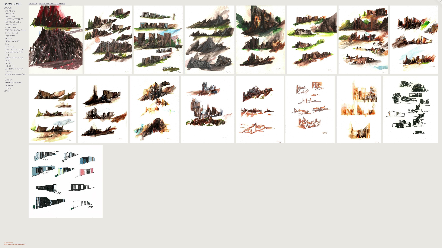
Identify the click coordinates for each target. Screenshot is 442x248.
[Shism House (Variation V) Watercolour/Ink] (414, 40)
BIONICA (8, 38)
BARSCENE (9, 66)
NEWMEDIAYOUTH (12, 41)
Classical (8, 71)
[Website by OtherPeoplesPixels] (437, 4)
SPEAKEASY (10, 16)
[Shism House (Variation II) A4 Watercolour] (154, 109)
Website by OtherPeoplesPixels (14, 244)
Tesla (7, 44)
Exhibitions (9, 85)
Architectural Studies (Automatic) (16, 74)
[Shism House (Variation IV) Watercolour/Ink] (52, 109)
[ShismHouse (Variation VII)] (260, 40)
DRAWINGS (9, 47)
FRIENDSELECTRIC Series (15, 30)
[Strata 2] (260, 109)
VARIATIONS (10, 11)
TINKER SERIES (11, 33)
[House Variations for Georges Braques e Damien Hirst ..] (158, 40)
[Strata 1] (207, 109)
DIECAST (8, 63)
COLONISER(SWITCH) (14, 52)
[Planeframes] (310, 109)
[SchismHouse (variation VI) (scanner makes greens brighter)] (312, 40)
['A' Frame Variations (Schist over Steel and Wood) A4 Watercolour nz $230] (108, 40)
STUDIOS (9, 80)
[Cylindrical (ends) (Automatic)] (66, 181)
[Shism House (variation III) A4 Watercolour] (103, 109)
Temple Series (11, 27)
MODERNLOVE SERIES (14, 19)
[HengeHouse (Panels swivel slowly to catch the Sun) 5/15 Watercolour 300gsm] (363, 40)
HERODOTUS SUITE (13, 22)
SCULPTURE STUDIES (14, 58)
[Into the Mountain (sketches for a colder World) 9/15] (210, 40)
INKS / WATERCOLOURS (15, 49)
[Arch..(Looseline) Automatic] (410, 109)
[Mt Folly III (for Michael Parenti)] (56, 40)
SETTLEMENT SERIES (14, 69)
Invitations (9, 88)
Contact (7, 91)
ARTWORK (8, 8)
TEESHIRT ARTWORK (13, 83)
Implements (10, 36)
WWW (7, 60)
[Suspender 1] (359, 109)
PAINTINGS (9, 14)
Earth (7, 55)
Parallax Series (11, 25)
